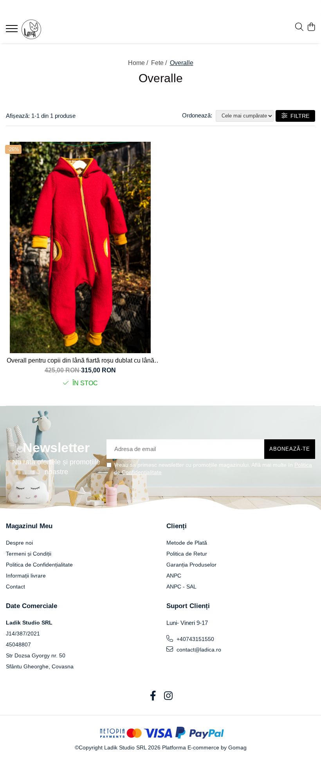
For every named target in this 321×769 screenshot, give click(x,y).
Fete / (159, 63)
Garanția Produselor (191, 564)
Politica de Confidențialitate (39, 564)
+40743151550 (194, 639)
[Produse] (13, 31)
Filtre (298, 116)
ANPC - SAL (181, 586)
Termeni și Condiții (28, 554)
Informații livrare (26, 575)
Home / (139, 63)
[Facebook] (153, 696)
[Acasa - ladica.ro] (53, 29)
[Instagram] (168, 696)
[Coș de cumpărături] (311, 27)
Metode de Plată (186, 543)
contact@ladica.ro (198, 649)
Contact (15, 586)
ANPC (173, 575)
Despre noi (19, 543)
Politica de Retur (186, 554)
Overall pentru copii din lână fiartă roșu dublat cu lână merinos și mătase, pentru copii (80, 360)
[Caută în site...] (299, 27)
